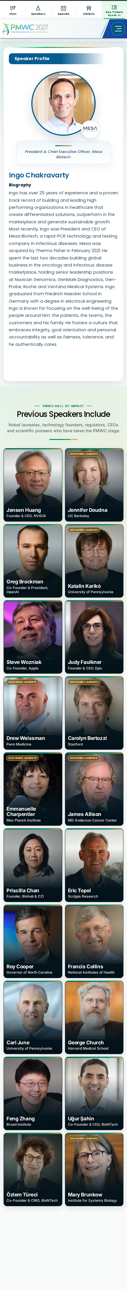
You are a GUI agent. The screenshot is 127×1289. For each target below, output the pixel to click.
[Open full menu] (118, 28)
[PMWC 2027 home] (33, 29)
